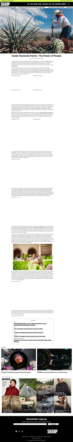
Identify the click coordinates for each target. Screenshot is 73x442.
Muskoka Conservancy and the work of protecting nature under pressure (33, 340)
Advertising (32, 436)
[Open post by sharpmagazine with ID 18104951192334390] (45, 404)
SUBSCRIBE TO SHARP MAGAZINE (7, 0)
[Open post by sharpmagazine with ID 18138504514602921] (62, 404)
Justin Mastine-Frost (33, 58)
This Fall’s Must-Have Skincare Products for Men (28, 329)
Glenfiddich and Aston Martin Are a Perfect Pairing (52, 372)
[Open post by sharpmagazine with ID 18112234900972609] (28, 387)
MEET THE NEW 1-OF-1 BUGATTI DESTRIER (29, 7)
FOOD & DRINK (45, 4)
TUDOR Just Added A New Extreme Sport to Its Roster (30, 336)
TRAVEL (50, 4)
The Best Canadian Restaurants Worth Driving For (28, 332)
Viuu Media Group (42, 440)
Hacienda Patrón (14, 66)
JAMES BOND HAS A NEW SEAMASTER (46, 7)
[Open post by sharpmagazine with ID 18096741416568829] (10, 387)
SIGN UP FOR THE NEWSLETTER (66, 0)
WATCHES (35, 4)
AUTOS (31, 4)
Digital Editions (47, 436)
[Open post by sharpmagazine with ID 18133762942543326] (62, 387)
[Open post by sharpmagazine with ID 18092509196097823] (45, 387)
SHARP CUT (64, 4)
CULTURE (39, 4)
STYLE (28, 4)
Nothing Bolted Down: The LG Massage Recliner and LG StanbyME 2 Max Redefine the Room (30, 324)
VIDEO (53, 4)
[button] (69, 4)
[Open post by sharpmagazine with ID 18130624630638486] (28, 404)
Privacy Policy (25, 436)
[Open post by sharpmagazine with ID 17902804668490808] (10, 404)
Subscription (39, 436)
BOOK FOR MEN (58, 4)
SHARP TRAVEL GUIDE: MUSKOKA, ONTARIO (63, 7)
